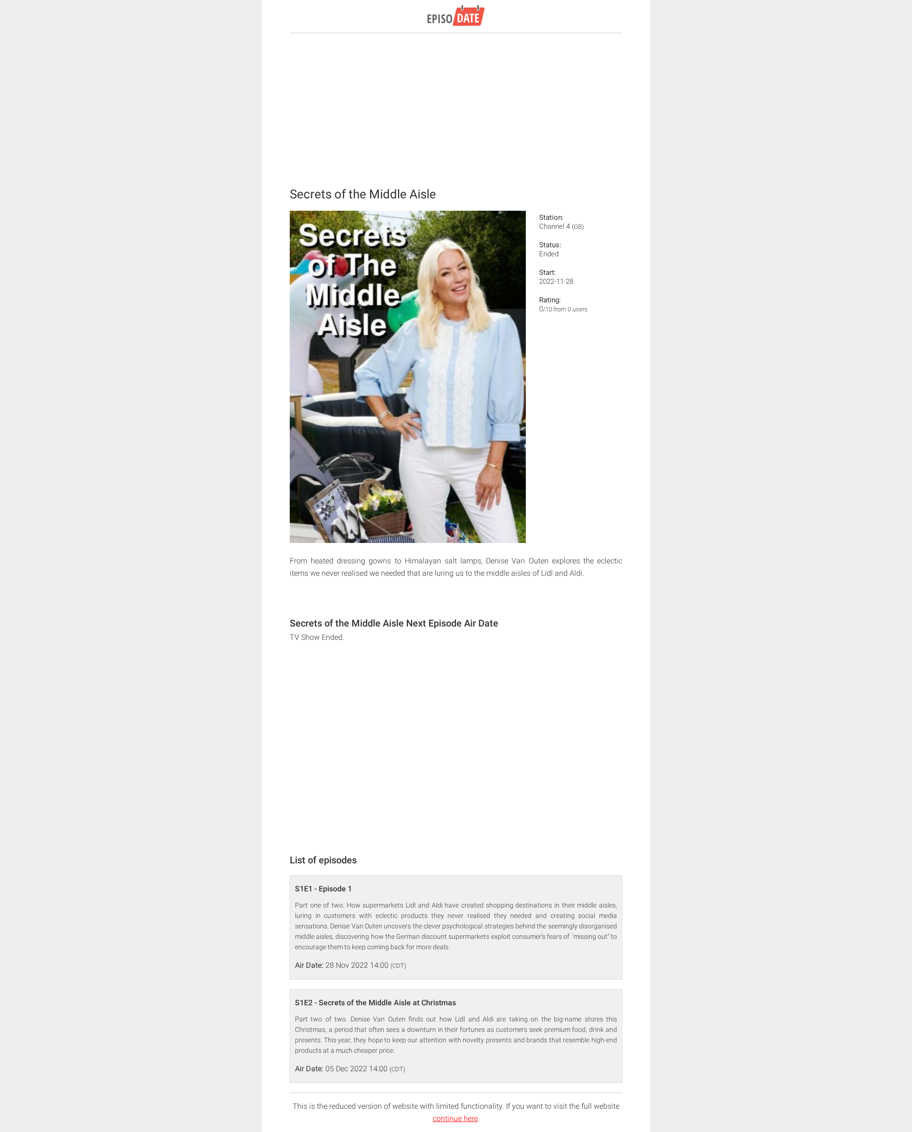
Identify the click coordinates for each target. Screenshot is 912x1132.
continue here (455, 1118)
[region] (456, 109)
